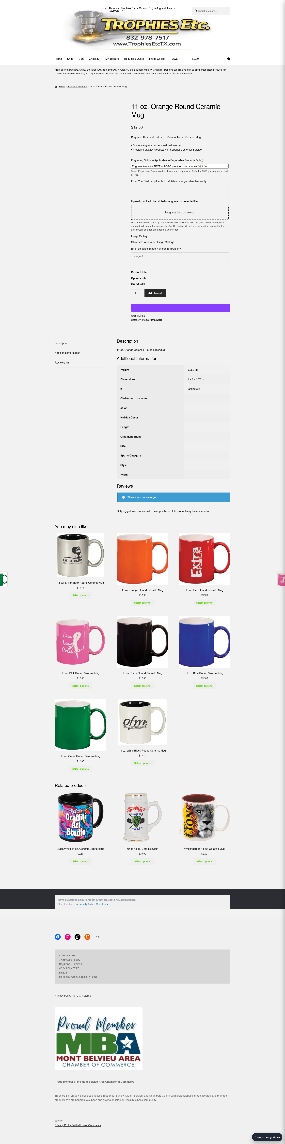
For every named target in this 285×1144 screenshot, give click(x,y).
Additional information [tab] (67, 353)
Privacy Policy (63, 979)
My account (112, 59)
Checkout (94, 59)
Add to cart (155, 293)
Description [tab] (61, 343)
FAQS (174, 59)
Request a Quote (134, 59)
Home (58, 59)
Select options (80, 449)
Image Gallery (157, 59)
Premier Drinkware (77, 86)
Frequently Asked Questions (91, 758)
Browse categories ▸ (267, 1137)
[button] (56, 104)
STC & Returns (82, 850)
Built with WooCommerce (86, 979)
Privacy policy (63, 850)
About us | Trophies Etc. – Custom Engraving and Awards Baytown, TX (142, 9)
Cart (81, 59)
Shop (70, 59)
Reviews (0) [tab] (62, 362)
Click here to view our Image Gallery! (152, 242)
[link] (142, 32)
